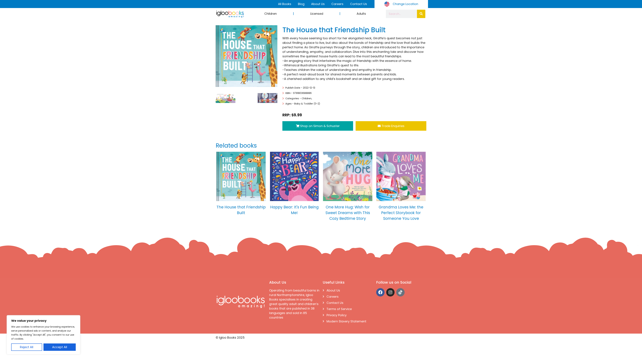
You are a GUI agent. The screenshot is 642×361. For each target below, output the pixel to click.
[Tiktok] (400, 292)
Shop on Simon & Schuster (319, 126)
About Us (318, 4)
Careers (337, 4)
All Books (284, 4)
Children (270, 14)
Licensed (316, 14)
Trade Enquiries (392, 126)
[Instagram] (390, 292)
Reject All (26, 347)
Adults (361, 14)
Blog (301, 4)
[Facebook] (380, 292)
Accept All (59, 347)
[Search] (421, 14)
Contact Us (358, 4)
